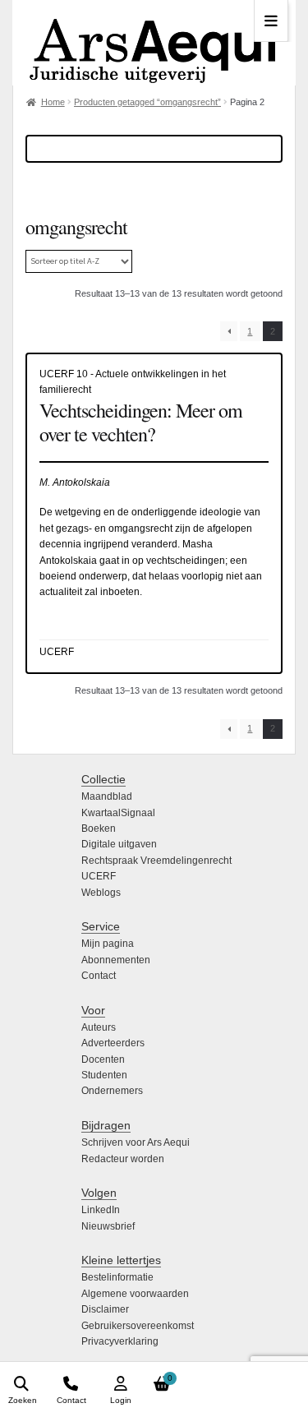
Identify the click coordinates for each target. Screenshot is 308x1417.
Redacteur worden (122, 1159)
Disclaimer (105, 1309)
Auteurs (98, 1027)
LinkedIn (100, 1210)
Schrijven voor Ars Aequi (135, 1142)
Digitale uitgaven (119, 844)
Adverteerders (113, 1043)
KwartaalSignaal (118, 813)
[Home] (154, 42)
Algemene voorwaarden (135, 1293)
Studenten (104, 1075)
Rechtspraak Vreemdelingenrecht (156, 860)
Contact (98, 975)
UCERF (98, 876)
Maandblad (106, 796)
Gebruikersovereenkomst (137, 1326)
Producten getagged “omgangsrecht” (147, 102)
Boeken (98, 828)
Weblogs (101, 892)
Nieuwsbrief (108, 1226)
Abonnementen (115, 960)
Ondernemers (112, 1090)
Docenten (103, 1059)
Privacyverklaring (120, 1341)
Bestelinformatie (117, 1277)
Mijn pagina (107, 943)
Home (53, 102)
